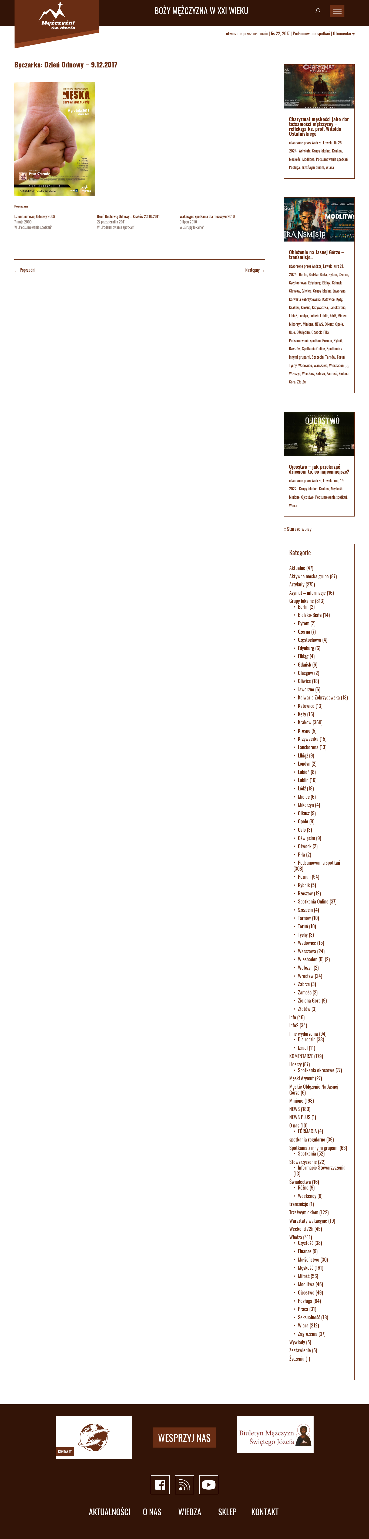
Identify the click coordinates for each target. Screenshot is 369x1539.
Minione (308, 324)
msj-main (260, 33)
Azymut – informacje (307, 592)
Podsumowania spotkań (311, 33)
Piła (326, 332)
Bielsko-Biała (318, 274)
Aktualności (109, 1512)
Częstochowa (298, 283)
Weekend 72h (301, 1228)
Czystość (305, 1242)
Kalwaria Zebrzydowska (305, 299)
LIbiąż (293, 315)
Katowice (328, 299)
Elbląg (326, 283)
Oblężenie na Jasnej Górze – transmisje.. (316, 254)
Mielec (342, 315)
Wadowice (305, 365)
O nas (294, 1125)
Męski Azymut (301, 1078)
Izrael (303, 1047)
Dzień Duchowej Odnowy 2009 (34, 216)
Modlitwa (308, 159)
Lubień (314, 315)
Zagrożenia (307, 1333)
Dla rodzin (307, 1039)
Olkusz (329, 324)
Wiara (330, 167)
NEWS (319, 324)
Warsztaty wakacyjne (308, 1220)
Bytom (332, 274)
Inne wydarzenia (303, 1033)
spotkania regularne (307, 1139)
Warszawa (320, 365)
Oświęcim (303, 332)
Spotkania (307, 1153)
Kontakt (265, 1512)
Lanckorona (337, 307)
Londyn (303, 315)
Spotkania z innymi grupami (313, 1147)
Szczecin (318, 357)
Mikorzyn (295, 324)
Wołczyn (294, 373)
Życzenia (296, 1358)
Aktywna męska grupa (309, 576)
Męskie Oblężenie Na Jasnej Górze (313, 1089)
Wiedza (295, 1237)
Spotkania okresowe (316, 1069)
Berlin (303, 274)
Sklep (227, 1512)
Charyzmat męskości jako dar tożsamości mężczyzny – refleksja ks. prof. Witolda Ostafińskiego (319, 126)
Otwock (316, 332)
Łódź (333, 315)
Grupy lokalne (321, 151)
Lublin (324, 315)
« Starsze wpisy (297, 528)
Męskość (295, 159)
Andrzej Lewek (322, 142)
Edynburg (314, 283)
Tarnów (330, 357)
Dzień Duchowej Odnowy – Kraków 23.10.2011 (128, 216)
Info (292, 1017)
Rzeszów (294, 348)
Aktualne (297, 567)
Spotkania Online (313, 348)
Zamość (332, 373)
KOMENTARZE (301, 1055)
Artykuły (304, 151)
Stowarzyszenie (303, 1161)
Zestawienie (300, 1350)
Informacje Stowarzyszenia (321, 1167)
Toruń (341, 357)
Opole (339, 324)
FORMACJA (307, 1130)
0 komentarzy (344, 33)
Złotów (301, 382)
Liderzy (295, 1064)
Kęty (339, 299)
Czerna (343, 274)
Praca (303, 1308)
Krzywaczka (320, 307)
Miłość (304, 1275)
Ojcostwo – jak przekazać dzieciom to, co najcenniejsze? (319, 469)
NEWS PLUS (299, 1116)
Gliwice (306, 291)
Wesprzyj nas (184, 1438)
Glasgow (294, 291)
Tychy (293, 365)
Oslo (292, 332)
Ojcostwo (307, 497)
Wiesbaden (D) (338, 365)
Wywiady (297, 1342)
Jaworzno (339, 291)
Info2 (293, 1025)
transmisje (298, 1203)
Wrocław (308, 373)
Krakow (337, 151)
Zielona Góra (309, 1000)
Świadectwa (300, 1181)
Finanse (304, 1251)
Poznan (327, 340)
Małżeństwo (308, 1259)
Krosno (305, 307)
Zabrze (320, 373)
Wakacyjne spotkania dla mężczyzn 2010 (207, 216)
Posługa (294, 167)
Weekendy (307, 1195)
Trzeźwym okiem (312, 167)
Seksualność (309, 1317)
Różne (303, 1187)
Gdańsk (337, 283)
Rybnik (338, 340)
